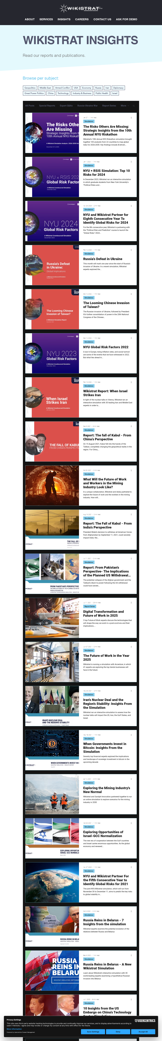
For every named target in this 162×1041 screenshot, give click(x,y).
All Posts (29, 105)
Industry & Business (82, 93)
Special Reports (47, 105)
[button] (30, 19)
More (123, 105)
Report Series (109, 105)
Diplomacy (118, 88)
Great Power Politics (34, 93)
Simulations (89, 121)
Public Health (102, 93)
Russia (98, 88)
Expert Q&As (66, 105)
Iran (107, 88)
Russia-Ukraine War (87, 105)
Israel (114, 93)
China (50, 93)
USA (76, 88)
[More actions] (132, 117)
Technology (63, 93)
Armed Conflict (62, 88)
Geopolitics (30, 88)
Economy (86, 88)
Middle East (45, 88)
